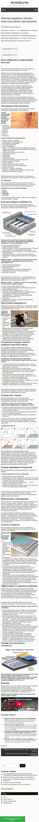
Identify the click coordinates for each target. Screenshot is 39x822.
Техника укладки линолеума (12, 782)
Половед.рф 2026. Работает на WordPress (12, 819)
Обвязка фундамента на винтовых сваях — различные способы (20, 750)
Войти (5, 797)
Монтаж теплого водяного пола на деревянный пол (20, 719)
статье (16, 199)
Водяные (4, 746)
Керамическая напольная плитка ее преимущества (18, 777)
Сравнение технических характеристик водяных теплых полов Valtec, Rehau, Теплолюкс (21, 731)
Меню (4, 10)
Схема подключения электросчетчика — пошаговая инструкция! (21, 754)
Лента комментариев (9, 801)
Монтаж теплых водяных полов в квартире (19, 739)
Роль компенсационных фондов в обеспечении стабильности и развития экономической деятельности (20, 774)
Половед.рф (19, 2)
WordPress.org (7, 803)
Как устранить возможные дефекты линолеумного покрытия (19, 779)
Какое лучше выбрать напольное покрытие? (17, 784)
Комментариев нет (15, 27)
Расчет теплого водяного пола (14, 725)
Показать (14, 49)
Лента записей (7, 799)
